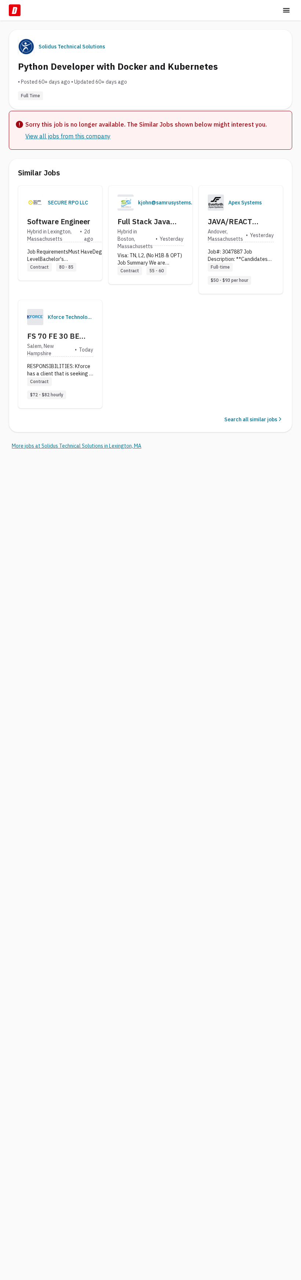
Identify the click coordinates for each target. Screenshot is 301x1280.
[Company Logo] (35, 202)
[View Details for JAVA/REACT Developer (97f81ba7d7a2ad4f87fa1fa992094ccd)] (241, 240)
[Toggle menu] (286, 10)
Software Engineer (58, 221)
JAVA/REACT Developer (230, 222)
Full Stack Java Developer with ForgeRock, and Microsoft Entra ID (149, 222)
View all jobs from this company (67, 136)
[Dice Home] (15, 10)
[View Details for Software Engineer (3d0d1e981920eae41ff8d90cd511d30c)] (60, 233)
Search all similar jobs (250, 419)
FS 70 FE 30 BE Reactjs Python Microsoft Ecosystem (53, 336)
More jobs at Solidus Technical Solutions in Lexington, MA (76, 446)
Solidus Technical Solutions (72, 46)
